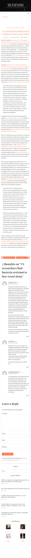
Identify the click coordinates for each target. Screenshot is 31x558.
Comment (4, 413)
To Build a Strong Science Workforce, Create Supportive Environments (13, 496)
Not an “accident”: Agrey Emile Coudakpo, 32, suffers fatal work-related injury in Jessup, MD (23, 257)
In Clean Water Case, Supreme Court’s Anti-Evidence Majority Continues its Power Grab (13, 504)
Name (3, 433)
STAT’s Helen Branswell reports (20, 55)
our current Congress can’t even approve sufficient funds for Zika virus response (14, 241)
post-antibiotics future (22, 152)
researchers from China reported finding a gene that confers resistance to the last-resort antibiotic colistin (15, 42)
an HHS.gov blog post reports (13, 118)
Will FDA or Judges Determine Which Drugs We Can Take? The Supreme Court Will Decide (15, 480)
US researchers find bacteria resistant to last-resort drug (15, 32)
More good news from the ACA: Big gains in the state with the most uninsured (9, 257)
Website (4, 447)
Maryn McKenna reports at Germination (18, 82)
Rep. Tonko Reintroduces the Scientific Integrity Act (15, 488)
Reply (27, 336)
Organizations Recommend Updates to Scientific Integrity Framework (14, 513)
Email (3, 440)
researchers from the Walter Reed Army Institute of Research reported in (15, 66)
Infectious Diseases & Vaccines (16, 27)
